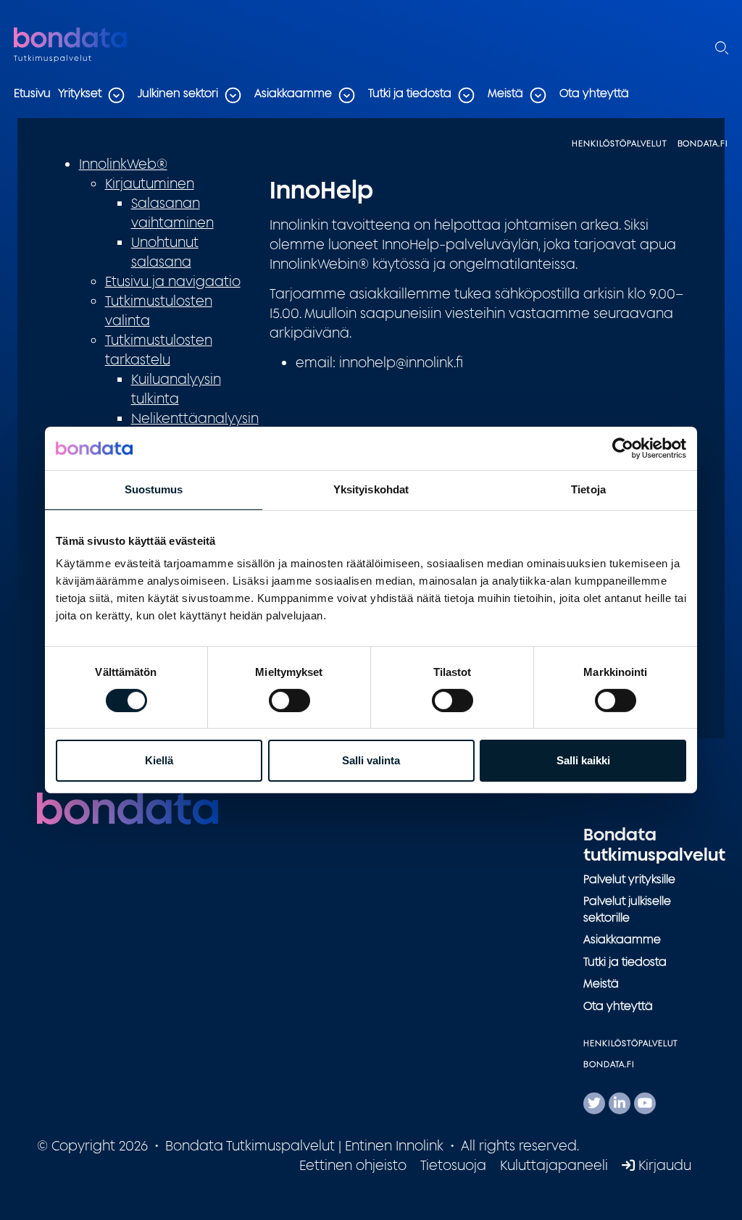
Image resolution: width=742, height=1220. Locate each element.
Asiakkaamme (293, 93)
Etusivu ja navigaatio (173, 281)
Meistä (505, 93)
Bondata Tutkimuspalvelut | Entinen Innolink (104, 46)
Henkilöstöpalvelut (619, 143)
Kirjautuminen (149, 183)
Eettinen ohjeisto (353, 1165)
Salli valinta (371, 760)
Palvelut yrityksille (629, 879)
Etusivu (32, 93)
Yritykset (79, 93)
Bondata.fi (703, 143)
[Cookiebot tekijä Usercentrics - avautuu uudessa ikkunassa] (622, 448)
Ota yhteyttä (594, 93)
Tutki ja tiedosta (409, 93)
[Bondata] (127, 807)
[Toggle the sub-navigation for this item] (116, 95)
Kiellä (159, 760)
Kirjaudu (663, 1165)
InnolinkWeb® (123, 164)
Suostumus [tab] (154, 489)
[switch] (289, 700)
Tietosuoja (453, 1165)
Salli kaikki (583, 760)
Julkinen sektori (178, 93)
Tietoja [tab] (588, 489)
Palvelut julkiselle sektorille (627, 909)
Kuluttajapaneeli (554, 1165)
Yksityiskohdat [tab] (371, 489)
